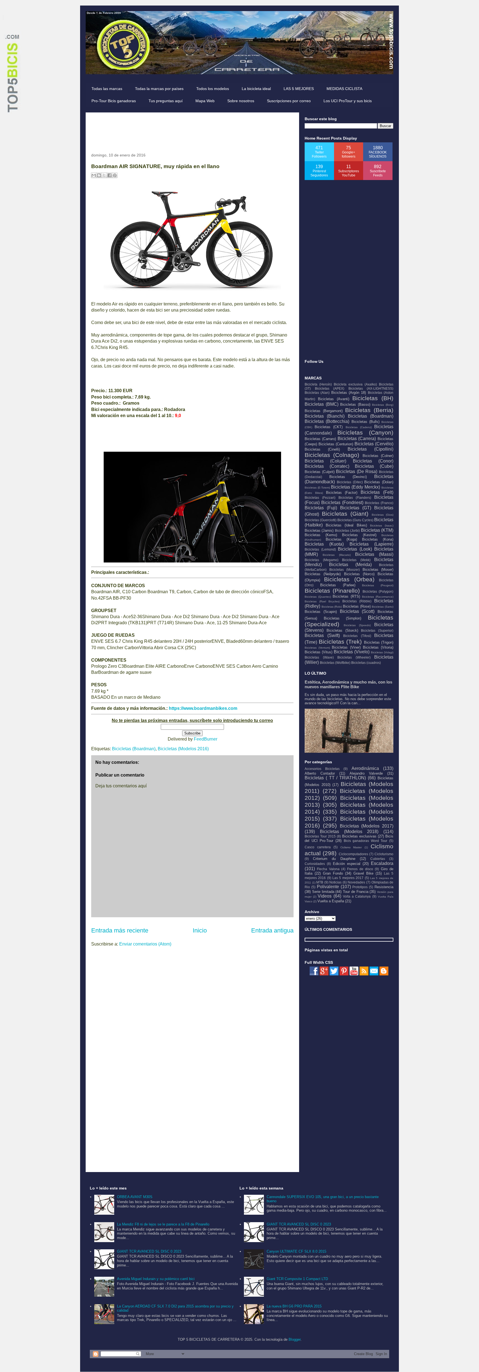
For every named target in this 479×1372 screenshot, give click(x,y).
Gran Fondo (333, 873)
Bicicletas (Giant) (345, 513)
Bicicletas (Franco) (379, 503)
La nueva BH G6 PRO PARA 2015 (294, 1306)
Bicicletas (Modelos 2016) (183, 748)
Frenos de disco (360, 869)
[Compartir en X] (104, 175)
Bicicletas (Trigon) (379, 642)
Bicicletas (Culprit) (320, 472)
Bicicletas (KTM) (377, 530)
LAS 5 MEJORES (299, 88)
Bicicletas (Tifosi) (357, 636)
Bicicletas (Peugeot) (377, 585)
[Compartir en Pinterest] (115, 175)
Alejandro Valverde (366, 773)
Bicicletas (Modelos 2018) (349, 831)
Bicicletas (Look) (355, 549)
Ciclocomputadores (353, 854)
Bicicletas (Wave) (319, 657)
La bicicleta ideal (256, 88)
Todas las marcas (106, 88)
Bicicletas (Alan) (317, 392)
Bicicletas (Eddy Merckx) (355, 487)
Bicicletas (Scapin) (321, 612)
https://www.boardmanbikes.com (203, 708)
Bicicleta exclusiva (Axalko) (355, 384)
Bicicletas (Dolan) (378, 482)
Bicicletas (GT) (355, 507)
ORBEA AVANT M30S (134, 1197)
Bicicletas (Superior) (377, 630)
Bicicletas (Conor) (373, 461)
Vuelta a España (330, 901)
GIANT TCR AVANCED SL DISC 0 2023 (149, 1251)
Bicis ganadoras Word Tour (366, 840)
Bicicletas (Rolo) (332, 606)
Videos (325, 896)
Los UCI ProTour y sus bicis (347, 101)
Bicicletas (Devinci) (348, 477)
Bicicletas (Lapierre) (371, 544)
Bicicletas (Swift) (322, 635)
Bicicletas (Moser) (378, 569)
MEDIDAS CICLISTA (344, 88)
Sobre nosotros (240, 101)
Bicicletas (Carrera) (357, 438)
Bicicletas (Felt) (377, 492)
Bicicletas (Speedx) (357, 625)
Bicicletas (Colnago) (332, 455)
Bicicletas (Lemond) (320, 549)
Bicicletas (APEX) (330, 388)
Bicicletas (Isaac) (381, 525)
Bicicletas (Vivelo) (352, 651)
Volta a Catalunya (357, 896)
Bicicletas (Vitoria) (378, 647)
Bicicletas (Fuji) (321, 507)
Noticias (335, 882)
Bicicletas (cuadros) (366, 662)
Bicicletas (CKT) (329, 427)
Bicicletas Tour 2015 (320, 836)
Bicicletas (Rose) (357, 606)
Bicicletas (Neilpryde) (323, 574)
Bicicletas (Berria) (369, 410)
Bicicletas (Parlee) (337, 585)
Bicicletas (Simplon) (342, 618)
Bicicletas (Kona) (377, 539)
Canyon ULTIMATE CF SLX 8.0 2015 (296, 1251)
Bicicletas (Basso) (355, 404)
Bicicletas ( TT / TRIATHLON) (335, 777)
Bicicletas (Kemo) (321, 535)
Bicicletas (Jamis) (319, 530)
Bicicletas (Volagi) (382, 652)
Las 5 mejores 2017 (347, 878)
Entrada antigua (272, 930)
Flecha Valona (328, 869)
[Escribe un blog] (99, 175)
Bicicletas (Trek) (340, 641)
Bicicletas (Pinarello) (332, 590)
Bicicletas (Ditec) (350, 482)
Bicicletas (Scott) (357, 611)
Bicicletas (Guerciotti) (321, 520)
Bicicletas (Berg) (382, 404)
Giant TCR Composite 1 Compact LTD (297, 1279)
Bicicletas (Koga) (341, 539)
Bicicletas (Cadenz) (359, 427)
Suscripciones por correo (289, 101)
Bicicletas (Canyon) (365, 432)
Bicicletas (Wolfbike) (335, 662)
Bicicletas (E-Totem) (317, 487)
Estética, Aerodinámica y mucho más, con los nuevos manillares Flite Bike (348, 684)
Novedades (356, 882)
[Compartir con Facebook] (109, 175)
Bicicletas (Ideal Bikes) (346, 525)
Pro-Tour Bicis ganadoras (113, 101)
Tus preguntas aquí (166, 101)
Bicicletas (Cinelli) (322, 449)
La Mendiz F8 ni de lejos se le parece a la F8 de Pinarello (163, 1224)
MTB (319, 882)
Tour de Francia (355, 892)
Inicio (200, 930)
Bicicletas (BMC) (321, 404)
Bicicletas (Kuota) (324, 544)
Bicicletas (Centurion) (336, 444)
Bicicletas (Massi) (374, 554)
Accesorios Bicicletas (322, 768)
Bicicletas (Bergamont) (324, 411)
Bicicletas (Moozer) (344, 569)
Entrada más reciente (119, 930)
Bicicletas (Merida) (350, 564)
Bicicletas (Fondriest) (342, 502)
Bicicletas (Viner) (346, 647)
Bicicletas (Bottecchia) (327, 421)
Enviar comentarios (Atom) (145, 944)
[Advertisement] (192, 130)
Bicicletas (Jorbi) (347, 530)
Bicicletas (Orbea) (349, 579)
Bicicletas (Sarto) (382, 606)
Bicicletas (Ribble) (357, 601)
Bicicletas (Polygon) (378, 591)
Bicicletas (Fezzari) (320, 497)
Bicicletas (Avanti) (333, 399)
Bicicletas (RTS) (346, 596)
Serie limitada (323, 892)
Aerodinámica (365, 768)
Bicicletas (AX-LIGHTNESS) (371, 388)
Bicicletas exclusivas (359, 836)
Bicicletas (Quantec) (318, 596)
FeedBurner (205, 739)
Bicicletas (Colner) (378, 456)
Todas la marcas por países (159, 88)
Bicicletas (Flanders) (354, 497)
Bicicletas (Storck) (342, 630)
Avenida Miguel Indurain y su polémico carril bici (156, 1279)
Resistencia (383, 887)
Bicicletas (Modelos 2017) (367, 826)
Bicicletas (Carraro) (320, 439)
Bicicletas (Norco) (359, 574)
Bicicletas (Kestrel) (359, 535)
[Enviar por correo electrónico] (93, 175)
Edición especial (346, 864)
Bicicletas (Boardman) (134, 748)
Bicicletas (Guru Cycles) (355, 520)
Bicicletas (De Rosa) (356, 471)
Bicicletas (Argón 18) (348, 392)
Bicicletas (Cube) (374, 466)
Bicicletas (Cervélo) (374, 443)
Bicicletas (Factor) (342, 492)
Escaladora (382, 863)
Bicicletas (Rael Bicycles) (322, 601)
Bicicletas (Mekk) (356, 560)
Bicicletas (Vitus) (318, 652)
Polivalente (328, 886)
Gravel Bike (363, 873)
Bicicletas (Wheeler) (354, 657)
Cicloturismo (383, 854)
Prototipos (360, 887)
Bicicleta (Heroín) (318, 384)
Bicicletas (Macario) (337, 554)
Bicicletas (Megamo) (321, 560)
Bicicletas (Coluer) (325, 461)
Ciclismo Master (351, 847)
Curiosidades (315, 863)
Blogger (294, 1339)
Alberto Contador (320, 773)
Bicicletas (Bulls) (365, 422)
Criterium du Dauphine (334, 859)
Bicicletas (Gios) (383, 514)
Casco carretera (318, 847)
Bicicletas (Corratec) (327, 466)
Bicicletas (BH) (372, 398)
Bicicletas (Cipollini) (370, 449)
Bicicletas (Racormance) (377, 596)
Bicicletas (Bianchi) (325, 416)
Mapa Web (205, 101)
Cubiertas (377, 858)
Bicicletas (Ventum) (317, 647)
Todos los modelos (212, 88)
